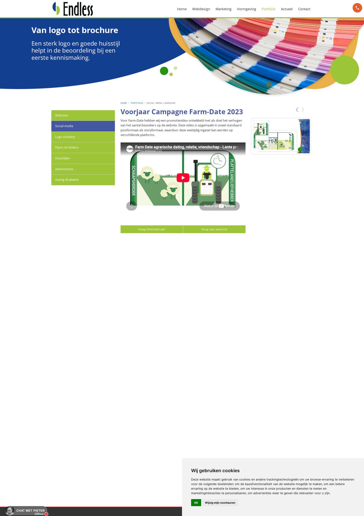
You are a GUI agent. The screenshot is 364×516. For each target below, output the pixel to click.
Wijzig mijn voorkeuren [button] (220, 502)
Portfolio (268, 9)
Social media (64, 126)
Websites (61, 115)
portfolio (137, 103)
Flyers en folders (67, 147)
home (124, 103)
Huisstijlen (62, 158)
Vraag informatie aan (151, 229)
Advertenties (64, 169)
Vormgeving (246, 9)
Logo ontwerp (65, 137)
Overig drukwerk (67, 180)
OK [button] (196, 502)
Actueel (287, 9)
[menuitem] (184, 9)
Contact (304, 9)
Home (182, 9)
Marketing (223, 9)
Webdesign (201, 9)
